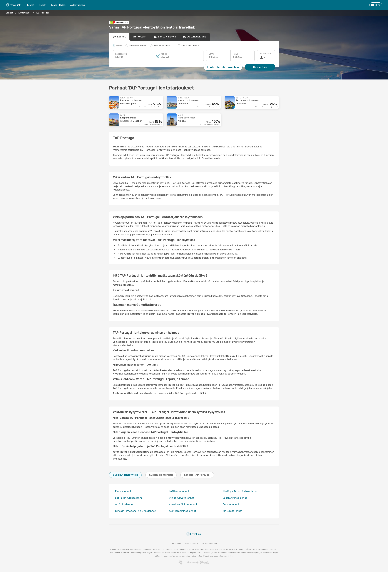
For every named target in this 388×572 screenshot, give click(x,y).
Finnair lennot (123, 491)
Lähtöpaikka (121, 54)
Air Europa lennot (232, 511)
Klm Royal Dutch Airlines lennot (240, 491)
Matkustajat (266, 53)
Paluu (235, 54)
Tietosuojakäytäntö (209, 544)
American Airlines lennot (183, 504)
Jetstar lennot (231, 504)
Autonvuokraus (77, 5)
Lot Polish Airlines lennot (129, 497)
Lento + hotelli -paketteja (223, 67)
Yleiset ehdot (176, 544)
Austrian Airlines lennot (182, 511)
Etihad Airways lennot (181, 497)
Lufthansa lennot (179, 491)
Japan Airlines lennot (235, 497)
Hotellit (42, 5)
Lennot (30, 5)
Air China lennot (124, 504)
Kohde (164, 54)
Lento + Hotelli (58, 5)
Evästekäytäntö (191, 544)
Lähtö (211, 54)
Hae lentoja (260, 67)
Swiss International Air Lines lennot (135, 511)
